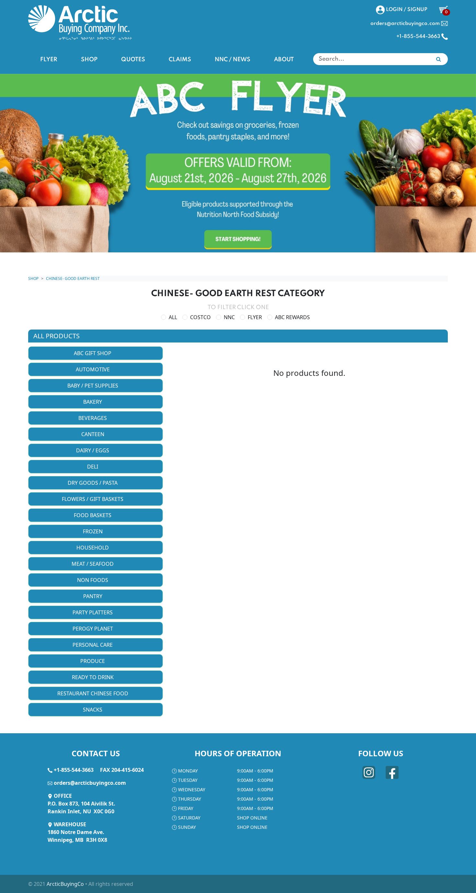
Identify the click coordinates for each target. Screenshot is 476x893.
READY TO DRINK (93, 677)
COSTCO (200, 317)
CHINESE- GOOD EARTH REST (73, 278)
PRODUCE (93, 661)
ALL (173, 317)
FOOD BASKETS (93, 515)
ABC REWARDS (292, 317)
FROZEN (93, 531)
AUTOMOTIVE (93, 369)
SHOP (89, 60)
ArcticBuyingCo (65, 883)
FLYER (48, 60)
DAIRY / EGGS (93, 450)
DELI (93, 466)
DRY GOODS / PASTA (93, 482)
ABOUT (284, 60)
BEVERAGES (93, 418)
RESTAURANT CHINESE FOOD (93, 693)
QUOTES (133, 60)
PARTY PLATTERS (93, 612)
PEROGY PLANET (93, 628)
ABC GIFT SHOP (93, 353)
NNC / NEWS (232, 60)
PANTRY (93, 596)
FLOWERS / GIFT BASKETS (93, 499)
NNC (229, 317)
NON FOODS (93, 580)
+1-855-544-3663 (74, 769)
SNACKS (93, 709)
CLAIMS (180, 60)
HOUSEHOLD (93, 547)
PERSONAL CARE (93, 644)
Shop (33, 278)
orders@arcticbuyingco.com (90, 782)
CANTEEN (93, 434)
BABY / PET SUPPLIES (93, 385)
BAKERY (93, 401)
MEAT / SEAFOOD (93, 563)
